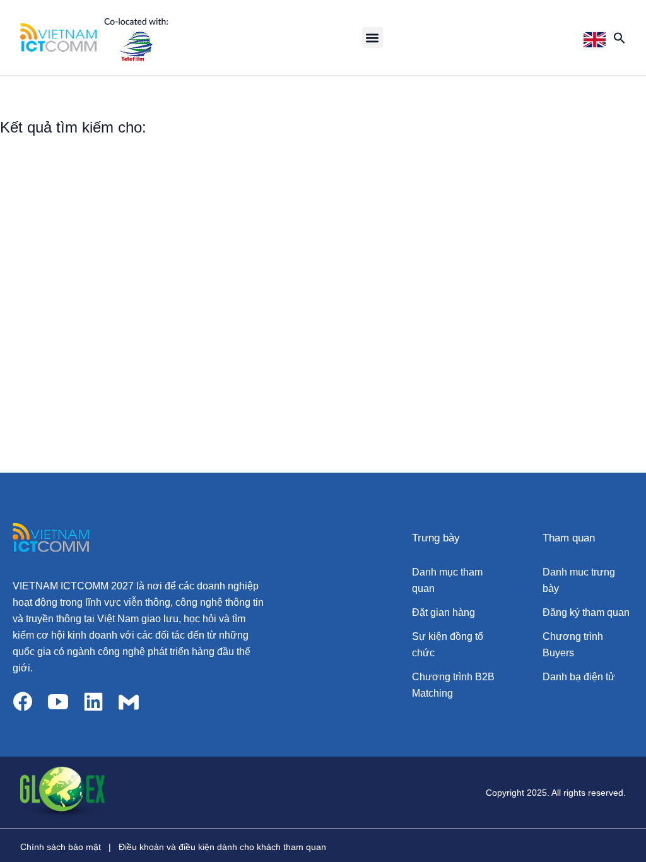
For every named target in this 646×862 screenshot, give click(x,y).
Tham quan (569, 538)
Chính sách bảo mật (60, 847)
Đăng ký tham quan (586, 612)
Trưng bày (436, 538)
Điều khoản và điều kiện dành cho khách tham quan (222, 847)
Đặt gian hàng (443, 612)
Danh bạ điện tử (579, 676)
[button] (372, 37)
